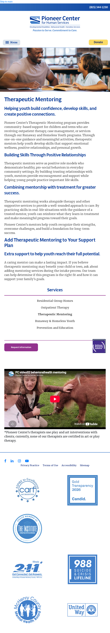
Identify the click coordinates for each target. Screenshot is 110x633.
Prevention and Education (55, 327)
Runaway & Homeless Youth (55, 321)
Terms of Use (50, 465)
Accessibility (69, 465)
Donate (98, 42)
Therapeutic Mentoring (55, 314)
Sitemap (84, 465)
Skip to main (6, 1)
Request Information (21, 347)
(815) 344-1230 (98, 7)
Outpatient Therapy (55, 307)
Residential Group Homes (55, 301)
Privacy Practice (30, 465)
